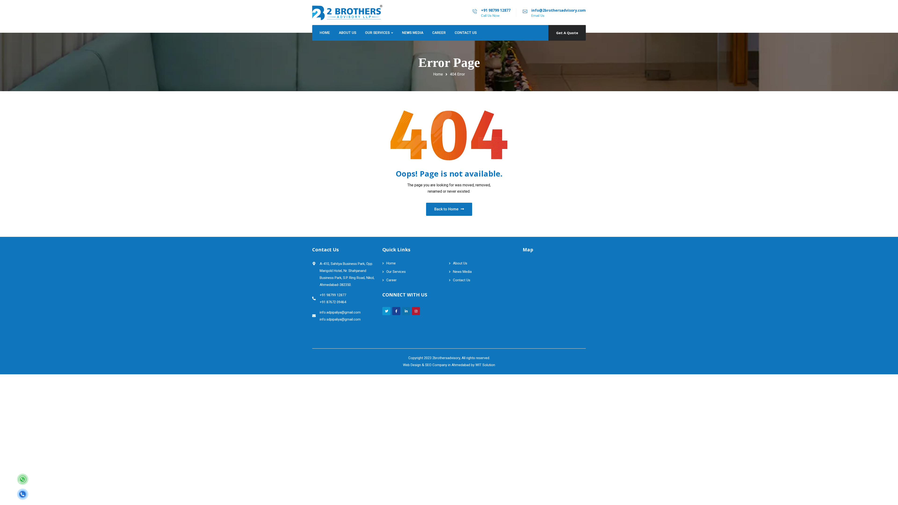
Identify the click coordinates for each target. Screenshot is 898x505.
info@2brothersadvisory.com (558, 10)
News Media (462, 272)
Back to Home (446, 209)
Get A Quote (567, 32)
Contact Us (461, 280)
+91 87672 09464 (333, 302)
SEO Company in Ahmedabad (447, 365)
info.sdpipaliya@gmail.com (340, 319)
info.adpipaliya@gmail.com (340, 312)
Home (438, 74)
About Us (460, 263)
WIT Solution (485, 365)
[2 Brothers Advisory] (347, 12)
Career (391, 280)
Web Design (412, 365)
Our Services (396, 272)
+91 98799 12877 (496, 10)
